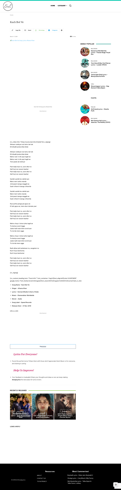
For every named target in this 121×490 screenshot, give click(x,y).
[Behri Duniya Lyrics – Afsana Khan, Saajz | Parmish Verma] (65, 407)
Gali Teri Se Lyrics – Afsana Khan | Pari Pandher (42, 416)
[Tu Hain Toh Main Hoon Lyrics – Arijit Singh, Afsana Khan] (21, 407)
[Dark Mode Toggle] (115, 484)
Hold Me (93, 98)
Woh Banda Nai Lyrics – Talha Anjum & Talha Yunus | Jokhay (79, 482)
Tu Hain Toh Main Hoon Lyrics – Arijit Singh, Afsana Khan (20, 415)
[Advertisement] (43, 125)
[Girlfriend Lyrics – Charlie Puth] (85, 109)
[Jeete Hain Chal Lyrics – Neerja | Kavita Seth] (85, 74)
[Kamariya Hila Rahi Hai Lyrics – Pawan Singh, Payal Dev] (85, 51)
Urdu (92, 84)
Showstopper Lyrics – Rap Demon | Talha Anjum (100, 87)
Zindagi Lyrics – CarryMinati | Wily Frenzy (80, 478)
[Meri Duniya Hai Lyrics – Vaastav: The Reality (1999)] (85, 120)
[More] (62, 30)
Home (11, 15)
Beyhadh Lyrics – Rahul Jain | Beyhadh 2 (80, 475)
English (93, 107)
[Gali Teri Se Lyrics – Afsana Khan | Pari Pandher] (43, 407)
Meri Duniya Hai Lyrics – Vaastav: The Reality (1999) (100, 121)
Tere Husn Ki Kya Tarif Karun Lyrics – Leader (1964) (100, 64)
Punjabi (42, 413)
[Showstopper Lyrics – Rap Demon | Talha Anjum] (85, 86)
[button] (70, 5)
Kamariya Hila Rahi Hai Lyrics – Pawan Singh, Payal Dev (100, 52)
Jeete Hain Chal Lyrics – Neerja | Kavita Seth (99, 75)
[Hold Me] (85, 97)
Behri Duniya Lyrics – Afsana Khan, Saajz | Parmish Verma (65, 415)
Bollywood (20, 411)
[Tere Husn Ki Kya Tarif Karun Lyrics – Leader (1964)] (85, 63)
